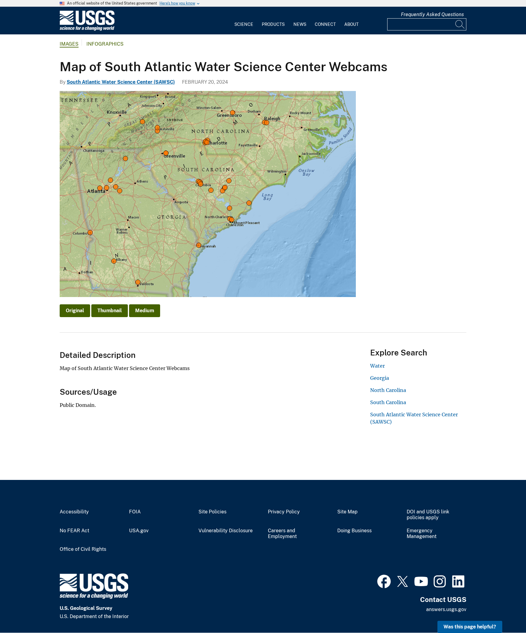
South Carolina (388, 402)
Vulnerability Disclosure (225, 530)
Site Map (347, 512)
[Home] (87, 29)
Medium (144, 310)
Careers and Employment (282, 533)
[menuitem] (244, 20)
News (299, 24)
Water (377, 366)
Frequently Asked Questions (432, 14)
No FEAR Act (74, 530)
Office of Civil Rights (83, 549)
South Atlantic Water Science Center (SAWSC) (121, 82)
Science (243, 24)
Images (69, 44)
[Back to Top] (504, 611)
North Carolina (388, 390)
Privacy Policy (284, 512)
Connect (325, 24)
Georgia (379, 378)
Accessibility (74, 512)
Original (75, 310)
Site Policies (212, 512)
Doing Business (354, 530)
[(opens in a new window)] (384, 580)
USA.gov (139, 530)
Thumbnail (109, 310)
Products (273, 24)
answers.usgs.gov (446, 609)
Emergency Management (422, 533)
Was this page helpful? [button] (470, 627)
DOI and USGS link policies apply (428, 514)
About (351, 24)
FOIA (135, 512)
